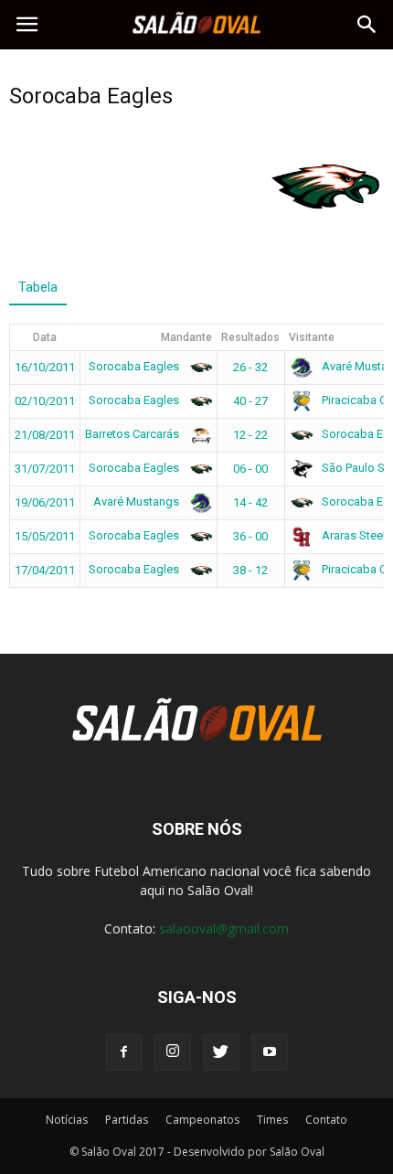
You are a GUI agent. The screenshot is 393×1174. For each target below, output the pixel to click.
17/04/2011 (45, 570)
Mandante (186, 337)
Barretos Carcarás (133, 434)
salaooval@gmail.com (224, 928)
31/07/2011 (45, 468)
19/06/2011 (45, 502)
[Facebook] (124, 1052)
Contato (326, 1119)
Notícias (67, 1119)
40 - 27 (250, 401)
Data (45, 337)
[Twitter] (221, 1052)
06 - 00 (250, 468)
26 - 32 (250, 367)
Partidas (126, 1119)
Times (272, 1119)
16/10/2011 (45, 367)
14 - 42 (250, 502)
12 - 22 (250, 435)
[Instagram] (172, 1052)
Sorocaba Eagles (135, 366)
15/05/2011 (45, 536)
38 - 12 (250, 570)
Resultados (250, 337)
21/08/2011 (45, 435)
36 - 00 (250, 536)
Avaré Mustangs (137, 501)
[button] (367, 24)
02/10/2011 (45, 401)
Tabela (38, 287)
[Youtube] (269, 1052)
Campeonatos (202, 1119)
